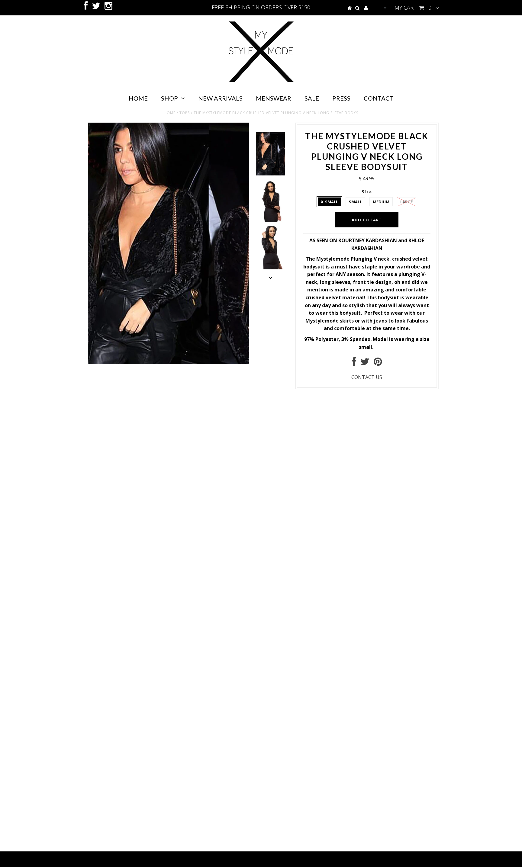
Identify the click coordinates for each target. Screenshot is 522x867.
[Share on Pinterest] (378, 363)
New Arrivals (220, 98)
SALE (311, 98)
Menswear (273, 98)
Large (406, 201)
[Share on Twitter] (364, 363)
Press (341, 98)
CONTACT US (366, 377)
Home (138, 98)
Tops (184, 112)
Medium (381, 201)
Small (355, 201)
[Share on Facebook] (354, 363)
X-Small (329, 201)
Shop (169, 98)
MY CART (413, 7)
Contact (379, 98)
